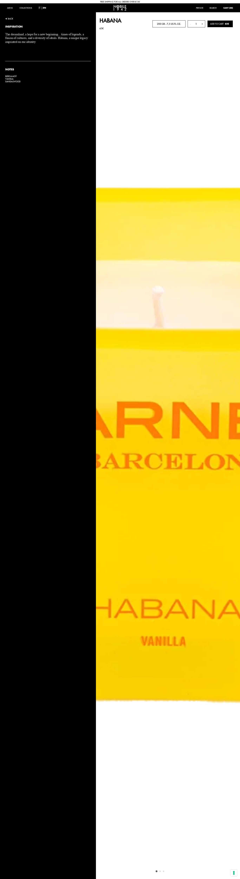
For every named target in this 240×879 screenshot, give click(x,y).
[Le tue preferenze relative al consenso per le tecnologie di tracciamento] (234, 873)
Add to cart (219, 23)
